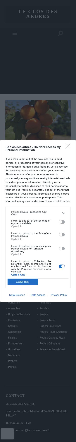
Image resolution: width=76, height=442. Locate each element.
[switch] (62, 222)
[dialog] (38, 221)
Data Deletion (17, 294)
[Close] (68, 147)
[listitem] (38, 213)
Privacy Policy (59, 294)
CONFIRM (23, 282)
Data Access (38, 294)
